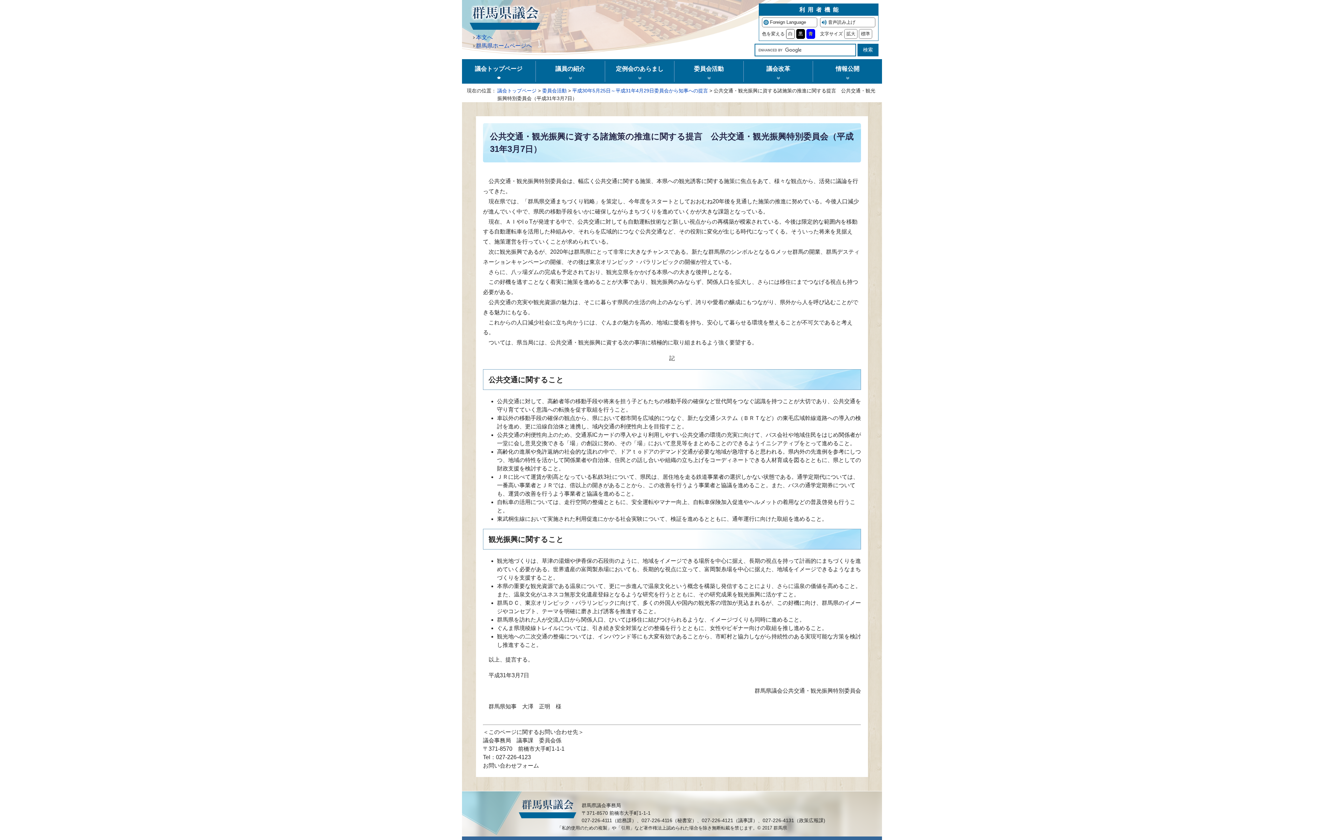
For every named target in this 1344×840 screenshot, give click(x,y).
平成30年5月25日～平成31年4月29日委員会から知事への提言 (640, 90)
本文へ (484, 37)
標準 (865, 33)
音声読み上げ (841, 22)
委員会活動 (554, 90)
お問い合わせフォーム (511, 766)
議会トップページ (517, 90)
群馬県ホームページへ (504, 46)
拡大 (850, 33)
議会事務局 (497, 740)
